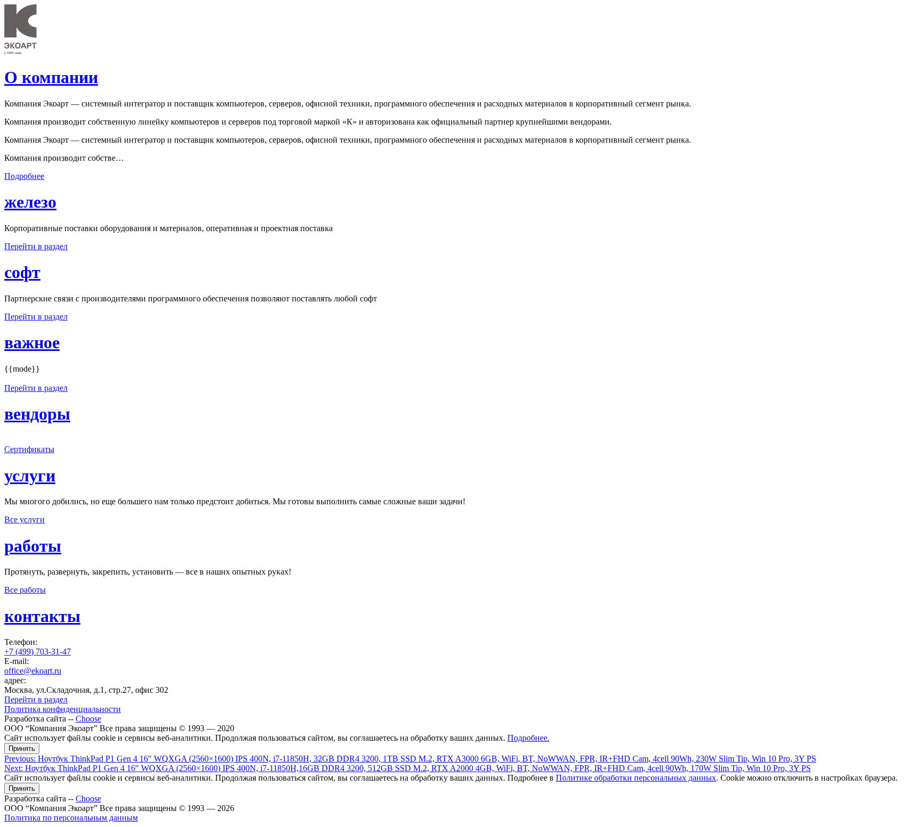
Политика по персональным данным (71, 817)
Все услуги (24, 519)
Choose (88, 718)
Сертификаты (29, 449)
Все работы (25, 589)
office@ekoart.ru (32, 670)
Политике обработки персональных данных (636, 777)
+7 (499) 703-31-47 (37, 651)
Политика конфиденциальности (62, 709)
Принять (22, 748)
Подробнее (24, 176)
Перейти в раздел (36, 246)
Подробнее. (528, 737)
